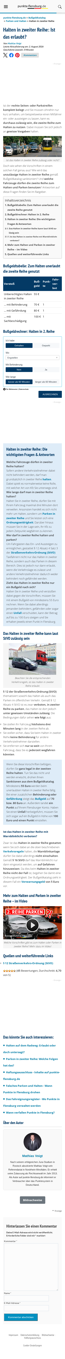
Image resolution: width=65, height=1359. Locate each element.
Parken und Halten (16, 21)
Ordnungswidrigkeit (19, 522)
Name (7, 1293)
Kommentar (10, 1241)
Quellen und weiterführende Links (28, 254)
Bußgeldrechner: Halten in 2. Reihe (28, 214)
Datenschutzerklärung (30, 1334)
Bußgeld (40, 799)
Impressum (13, 1334)
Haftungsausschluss (32, 1337)
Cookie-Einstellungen (32, 1345)
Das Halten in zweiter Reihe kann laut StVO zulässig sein (33, 230)
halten (47, 479)
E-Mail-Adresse (12, 1303)
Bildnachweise (48, 1334)
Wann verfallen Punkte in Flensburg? (30, 1112)
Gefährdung (14, 799)
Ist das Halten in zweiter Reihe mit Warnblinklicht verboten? (33, 238)
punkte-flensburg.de (14, 17)
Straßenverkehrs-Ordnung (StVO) (33, 552)
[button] (5, 55)
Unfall (18, 613)
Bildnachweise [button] (32, 1200)
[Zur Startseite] (33, 6)
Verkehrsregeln (13, 851)
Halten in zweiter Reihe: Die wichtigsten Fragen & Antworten (31, 221)
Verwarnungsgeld (33, 881)
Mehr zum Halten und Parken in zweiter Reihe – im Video (31, 247)
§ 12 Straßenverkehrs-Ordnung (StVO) (28, 963)
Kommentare (30, 55)
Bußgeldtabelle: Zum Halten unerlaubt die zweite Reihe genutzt (32, 207)
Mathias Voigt (14, 43)
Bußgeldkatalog (37, 17)
